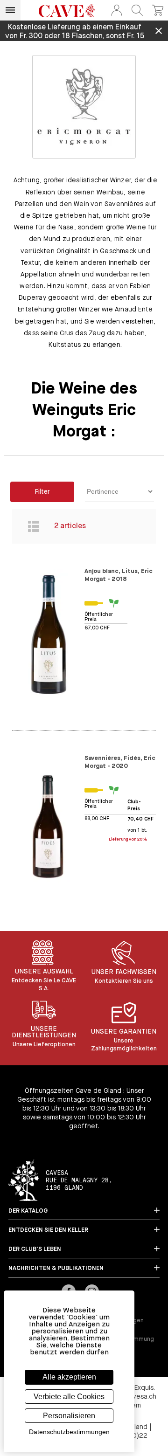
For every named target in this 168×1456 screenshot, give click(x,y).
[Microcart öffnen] (157, 10)
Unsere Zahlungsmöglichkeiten (124, 1045)
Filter (42, 492)
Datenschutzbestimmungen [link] (69, 1431)
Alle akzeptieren (69, 1377)
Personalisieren (69, 1416)
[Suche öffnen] (137, 10)
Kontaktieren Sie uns (124, 981)
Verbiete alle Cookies (69, 1397)
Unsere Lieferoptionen (44, 1045)
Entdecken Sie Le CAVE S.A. (44, 985)
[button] (116, 10)
